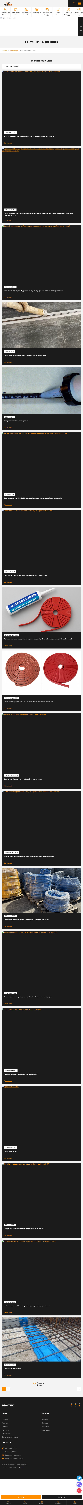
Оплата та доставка (10, 1437)
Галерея (5, 1426)
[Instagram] (75, 1404)
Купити (21, 1497)
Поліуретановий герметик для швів (16, 421)
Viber (79, 1484)
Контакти (5, 1430)
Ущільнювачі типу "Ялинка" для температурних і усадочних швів (27, 1306)
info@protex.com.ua (13, 1455)
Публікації (6, 1433)
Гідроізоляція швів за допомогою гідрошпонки (20, 1074)
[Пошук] (74, 3)
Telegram (79, 1478)
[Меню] (79, 4)
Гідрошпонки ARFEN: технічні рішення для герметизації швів (25, 575)
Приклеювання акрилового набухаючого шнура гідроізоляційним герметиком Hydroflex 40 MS (38, 639)
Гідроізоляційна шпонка (12, 1368)
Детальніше (8, 143)
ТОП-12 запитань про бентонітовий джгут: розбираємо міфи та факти (29, 136)
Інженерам (46, 1430)
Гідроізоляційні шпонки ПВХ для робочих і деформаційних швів (26, 919)
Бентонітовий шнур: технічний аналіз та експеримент (23, 779)
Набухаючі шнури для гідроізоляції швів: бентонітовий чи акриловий (28, 702)
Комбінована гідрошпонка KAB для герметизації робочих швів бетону (29, 856)
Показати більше (40, 1383)
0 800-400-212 (11, 1452)
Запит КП (62, 1497)
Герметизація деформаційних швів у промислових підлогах (25, 355)
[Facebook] (71, 1404)
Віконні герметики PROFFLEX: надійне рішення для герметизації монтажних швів (33, 498)
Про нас (5, 1423)
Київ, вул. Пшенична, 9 (14, 1459)
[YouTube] (79, 1404)
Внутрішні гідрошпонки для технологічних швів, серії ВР (24, 1228)
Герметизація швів (10, 1151)
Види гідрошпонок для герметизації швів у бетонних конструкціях (28, 997)
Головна (5, 1419)
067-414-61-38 (11, 1448)
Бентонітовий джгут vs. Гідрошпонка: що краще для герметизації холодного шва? (33, 291)
